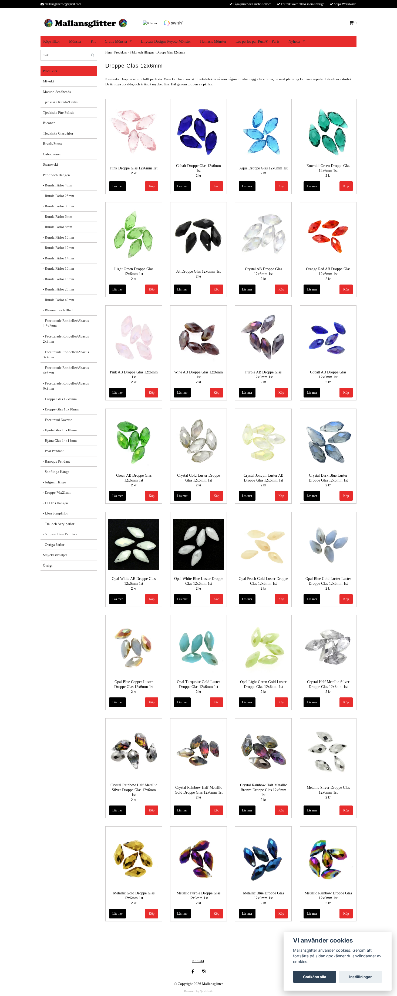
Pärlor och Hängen (56, 175)
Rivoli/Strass (52, 144)
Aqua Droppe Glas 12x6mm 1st (263, 168)
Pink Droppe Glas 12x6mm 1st (133, 168)
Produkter (50, 71)
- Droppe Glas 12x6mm (60, 399)
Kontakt (198, 961)
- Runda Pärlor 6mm (57, 217)
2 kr (133, 173)
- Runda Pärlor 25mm (58, 196)
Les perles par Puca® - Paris (257, 41)
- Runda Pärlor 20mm (58, 289)
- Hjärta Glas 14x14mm (60, 441)
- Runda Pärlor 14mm (58, 258)
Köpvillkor (51, 41)
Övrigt (47, 565)
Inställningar (360, 977)
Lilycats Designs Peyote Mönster (166, 41)
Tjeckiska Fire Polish (58, 113)
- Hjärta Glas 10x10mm (60, 430)
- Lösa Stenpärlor (55, 513)
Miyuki (48, 81)
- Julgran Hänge (54, 482)
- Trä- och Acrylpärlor (58, 524)
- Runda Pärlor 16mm (58, 268)
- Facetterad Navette (57, 420)
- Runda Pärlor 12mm (58, 248)
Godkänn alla (314, 977)
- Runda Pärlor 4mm (57, 185)
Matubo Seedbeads (57, 92)
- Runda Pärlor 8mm (57, 227)
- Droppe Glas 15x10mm (61, 409)
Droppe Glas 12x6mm (170, 52)
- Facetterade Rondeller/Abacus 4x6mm (66, 370)
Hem (108, 52)
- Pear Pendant (53, 451)
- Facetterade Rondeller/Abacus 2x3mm (66, 339)
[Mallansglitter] (85, 23)
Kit (93, 41)
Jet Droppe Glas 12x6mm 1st (198, 271)
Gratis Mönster (116, 41)
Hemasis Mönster (213, 41)
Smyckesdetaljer (55, 555)
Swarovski (50, 164)
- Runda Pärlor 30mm (58, 206)
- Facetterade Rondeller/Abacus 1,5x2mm (66, 323)
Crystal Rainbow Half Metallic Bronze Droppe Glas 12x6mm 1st (263, 790)
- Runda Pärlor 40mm (58, 300)
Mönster (75, 41)
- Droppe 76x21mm (57, 492)
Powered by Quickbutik (198, 991)
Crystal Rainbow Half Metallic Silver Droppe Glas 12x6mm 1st (133, 790)
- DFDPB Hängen (55, 503)
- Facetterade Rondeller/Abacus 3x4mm (66, 354)
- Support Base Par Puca (60, 534)
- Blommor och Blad (58, 310)
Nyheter (294, 41)
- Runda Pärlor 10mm (58, 237)
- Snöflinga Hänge (56, 472)
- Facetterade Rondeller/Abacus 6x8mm (66, 386)
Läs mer (117, 186)
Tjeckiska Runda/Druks (60, 102)
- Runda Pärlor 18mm (58, 279)
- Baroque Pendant (56, 461)
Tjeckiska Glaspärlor (58, 133)
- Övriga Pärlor (53, 545)
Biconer (49, 123)
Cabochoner (52, 154)
